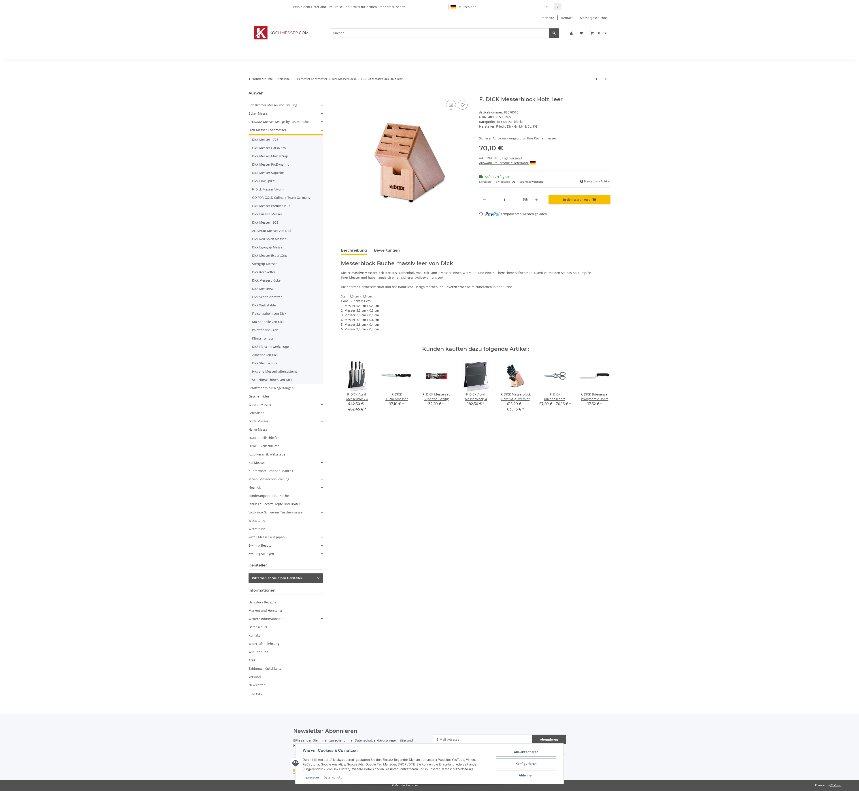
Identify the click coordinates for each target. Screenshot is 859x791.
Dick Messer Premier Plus (271, 206)
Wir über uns (258, 652)
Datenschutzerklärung (371, 740)
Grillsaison (256, 413)
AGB (252, 660)
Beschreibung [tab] (354, 250)
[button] (571, 33)
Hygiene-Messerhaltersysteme (275, 371)
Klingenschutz (262, 338)
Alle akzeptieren (526, 752)
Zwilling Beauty (260, 545)
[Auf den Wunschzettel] (463, 105)
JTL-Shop (835, 785)
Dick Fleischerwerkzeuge (270, 346)
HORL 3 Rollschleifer (264, 446)
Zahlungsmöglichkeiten (266, 668)
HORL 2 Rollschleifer (264, 438)
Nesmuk (255, 487)
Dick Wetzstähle (264, 305)
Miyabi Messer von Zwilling (269, 479)
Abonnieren (549, 739)
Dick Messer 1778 (265, 139)
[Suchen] (554, 33)
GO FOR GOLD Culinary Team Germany (281, 197)
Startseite (547, 18)
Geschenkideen (260, 396)
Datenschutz (332, 777)
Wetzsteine (257, 529)
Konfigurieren (526, 763)
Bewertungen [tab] (387, 250)
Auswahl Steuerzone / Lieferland (504, 163)
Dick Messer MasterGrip (270, 156)
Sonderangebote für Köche (269, 496)
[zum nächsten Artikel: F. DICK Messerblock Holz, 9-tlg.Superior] (605, 79)
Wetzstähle (257, 520)
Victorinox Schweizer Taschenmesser (276, 512)
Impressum (311, 777)
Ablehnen (526, 775)
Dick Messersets (264, 288)
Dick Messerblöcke (509, 122)
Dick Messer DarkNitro (269, 148)
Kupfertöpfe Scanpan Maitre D (271, 471)
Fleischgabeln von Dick (269, 313)
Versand (516, 158)
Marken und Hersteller (266, 610)
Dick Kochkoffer (263, 272)
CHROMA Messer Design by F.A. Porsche (279, 122)
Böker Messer (259, 113)
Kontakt (567, 18)
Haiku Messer (259, 429)
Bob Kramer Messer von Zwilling (273, 105)
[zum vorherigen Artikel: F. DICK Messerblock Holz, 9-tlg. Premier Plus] (596, 79)
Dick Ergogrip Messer (268, 247)
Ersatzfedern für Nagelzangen (271, 388)
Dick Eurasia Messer (267, 214)
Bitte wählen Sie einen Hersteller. (277, 578)
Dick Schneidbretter (267, 297)
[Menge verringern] (484, 199)
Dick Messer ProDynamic (270, 164)
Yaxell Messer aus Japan (267, 537)
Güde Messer (258, 421)
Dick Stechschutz (264, 363)
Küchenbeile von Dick (268, 322)
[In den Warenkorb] (344, 93)
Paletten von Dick (265, 330)
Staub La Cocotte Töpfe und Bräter (274, 504)
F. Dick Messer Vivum (268, 189)
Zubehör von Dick (265, 355)
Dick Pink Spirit (263, 181)
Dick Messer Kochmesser (267, 130)
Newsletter (257, 685)
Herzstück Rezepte (262, 602)
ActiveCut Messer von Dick (271, 231)
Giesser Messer (260, 404)
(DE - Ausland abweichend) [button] (527, 182)
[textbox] (499, 7)
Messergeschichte (593, 18)
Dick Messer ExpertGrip (269, 255)
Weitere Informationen (266, 619)
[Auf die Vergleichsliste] (451, 105)
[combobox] (499, 7)
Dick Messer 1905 (265, 222)
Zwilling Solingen (261, 554)
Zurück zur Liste (262, 79)
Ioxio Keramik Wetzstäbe (267, 454)
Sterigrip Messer (264, 264)
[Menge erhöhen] (536, 199)
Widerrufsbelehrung (264, 643)
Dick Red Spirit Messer (269, 239)
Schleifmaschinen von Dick (272, 380)
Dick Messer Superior (268, 173)
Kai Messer (257, 462)
